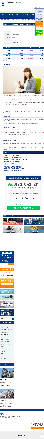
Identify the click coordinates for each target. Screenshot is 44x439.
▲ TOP (22, 409)
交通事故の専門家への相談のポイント (7, 329)
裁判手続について (4, 348)
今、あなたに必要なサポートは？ (6, 327)
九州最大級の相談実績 (4, 332)
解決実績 (13, 19)
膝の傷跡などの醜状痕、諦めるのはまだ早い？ (13, 170)
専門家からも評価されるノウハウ (6, 341)
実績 (33, 14)
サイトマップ (3, 360)
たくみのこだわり (25, 14)
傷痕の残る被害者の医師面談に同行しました (13, 165)
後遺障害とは (3, 346)
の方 (4, 12)
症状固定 (19, 102)
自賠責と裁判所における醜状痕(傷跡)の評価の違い (14, 168)
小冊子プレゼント (4, 356)
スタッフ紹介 (3, 351)
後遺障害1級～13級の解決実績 (21, 19)
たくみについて (3, 14)
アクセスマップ (3, 358)
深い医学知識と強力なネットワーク (6, 336)
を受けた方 (31, 12)
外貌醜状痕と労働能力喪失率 (10, 163)
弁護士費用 (18, 14)
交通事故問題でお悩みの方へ (5, 324)
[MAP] (9, 385)
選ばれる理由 (11, 14)
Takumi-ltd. (24, 435)
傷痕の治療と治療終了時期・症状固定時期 (13, 166)
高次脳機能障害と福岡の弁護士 (6, 344)
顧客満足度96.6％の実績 (5, 339)
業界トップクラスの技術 (5, 334)
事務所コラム (3, 353)
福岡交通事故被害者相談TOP (5, 19)
